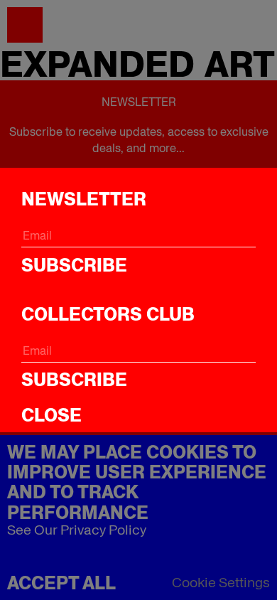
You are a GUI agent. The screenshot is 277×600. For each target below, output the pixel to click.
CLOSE (51, 415)
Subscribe (74, 265)
